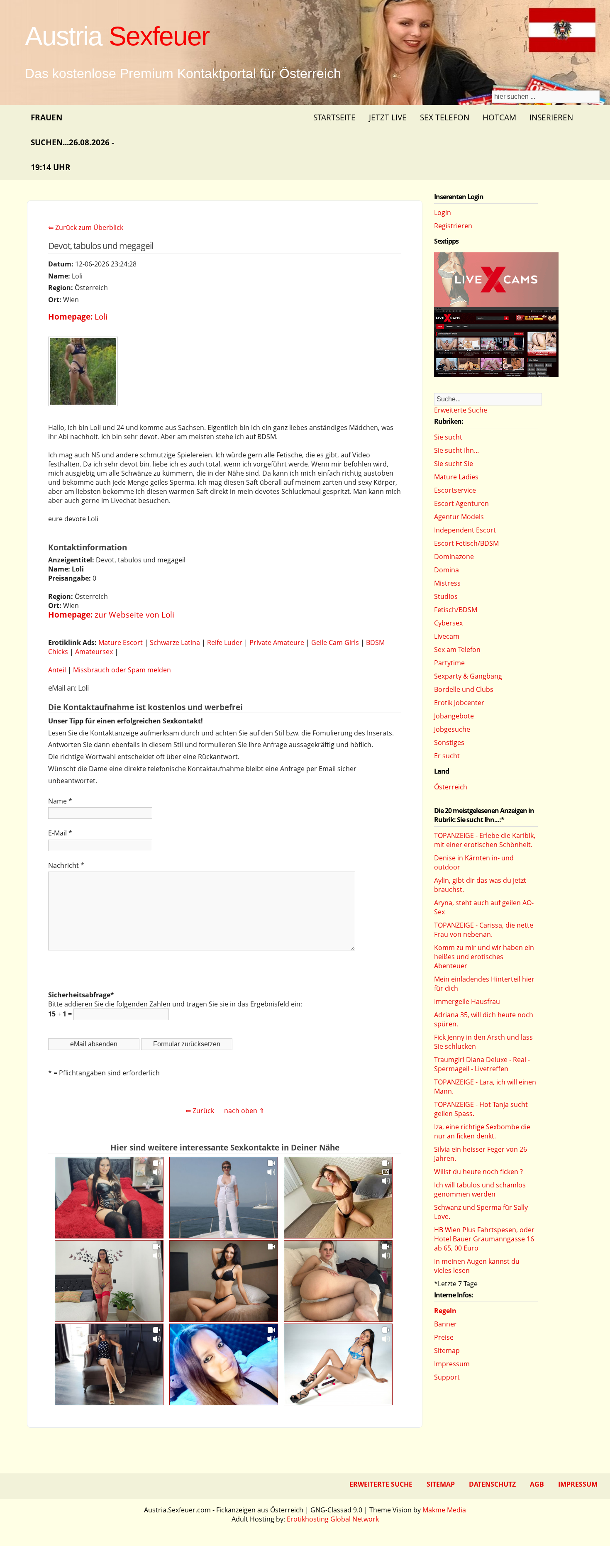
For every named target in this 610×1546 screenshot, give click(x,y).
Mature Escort (120, 642)
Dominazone (454, 556)
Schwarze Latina (175, 642)
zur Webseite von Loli (134, 614)
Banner (445, 1324)
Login (442, 212)
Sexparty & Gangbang (468, 676)
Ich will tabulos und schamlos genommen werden (480, 1189)
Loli (101, 316)
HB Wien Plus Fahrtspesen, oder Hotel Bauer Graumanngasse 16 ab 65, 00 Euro (484, 1239)
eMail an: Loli (68, 688)
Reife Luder (224, 642)
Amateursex (94, 651)
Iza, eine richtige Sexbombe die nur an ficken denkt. (482, 1131)
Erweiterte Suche (460, 410)
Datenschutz (492, 1484)
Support (447, 1377)
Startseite (334, 117)
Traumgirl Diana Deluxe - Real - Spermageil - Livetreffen (482, 1064)
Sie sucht (448, 437)
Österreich (450, 786)
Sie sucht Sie (453, 463)
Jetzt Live (388, 117)
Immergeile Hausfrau (467, 1001)
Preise (444, 1337)
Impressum (452, 1363)
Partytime (449, 662)
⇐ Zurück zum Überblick (85, 227)
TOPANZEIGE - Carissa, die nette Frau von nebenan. (483, 930)
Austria (117, 36)
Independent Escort (465, 530)
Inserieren (551, 117)
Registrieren (453, 225)
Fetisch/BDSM (455, 609)
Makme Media (444, 1509)
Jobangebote (454, 715)
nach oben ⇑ (244, 1110)
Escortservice (455, 490)
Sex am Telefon (457, 649)
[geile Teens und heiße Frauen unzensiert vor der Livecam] (496, 374)
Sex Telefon (444, 117)
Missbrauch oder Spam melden (122, 669)
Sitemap (447, 1350)
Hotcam (499, 117)
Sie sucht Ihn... (456, 450)
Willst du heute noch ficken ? (478, 1171)
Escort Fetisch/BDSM (466, 543)
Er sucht (447, 755)
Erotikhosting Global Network (333, 1519)
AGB (537, 1484)
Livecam (446, 636)
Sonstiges (449, 742)
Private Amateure (276, 642)
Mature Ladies (456, 476)
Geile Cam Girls (335, 642)
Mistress (447, 583)
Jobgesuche (452, 729)
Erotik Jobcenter (459, 702)
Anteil (57, 669)
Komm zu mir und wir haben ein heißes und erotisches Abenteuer (484, 956)
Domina (446, 569)
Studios (446, 596)
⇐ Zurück (199, 1110)
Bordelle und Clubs (463, 689)
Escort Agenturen (461, 503)
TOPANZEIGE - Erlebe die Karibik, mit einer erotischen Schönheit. (484, 840)
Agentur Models (459, 516)
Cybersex (448, 623)
